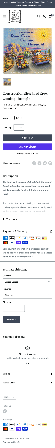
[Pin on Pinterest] (39, 163)
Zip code (7, 302)
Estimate (11, 319)
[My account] (44, 16)
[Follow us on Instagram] (5, 411)
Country (7, 275)
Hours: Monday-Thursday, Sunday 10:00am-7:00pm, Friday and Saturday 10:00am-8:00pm (27, 4)
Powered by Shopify (11, 442)
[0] (50, 16)
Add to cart (27, 137)
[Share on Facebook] (34, 163)
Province (7, 289)
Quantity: (7, 127)
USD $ (6, 397)
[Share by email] (50, 163)
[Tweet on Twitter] (45, 163)
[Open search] (38, 16)
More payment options (27, 153)
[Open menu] (4, 16)
